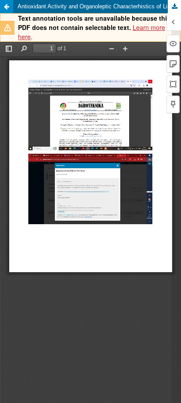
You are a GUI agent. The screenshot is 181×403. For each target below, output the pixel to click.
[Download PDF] (174, 6)
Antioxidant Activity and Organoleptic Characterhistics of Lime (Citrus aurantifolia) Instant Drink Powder (99, 6)
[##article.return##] (6, 6)
